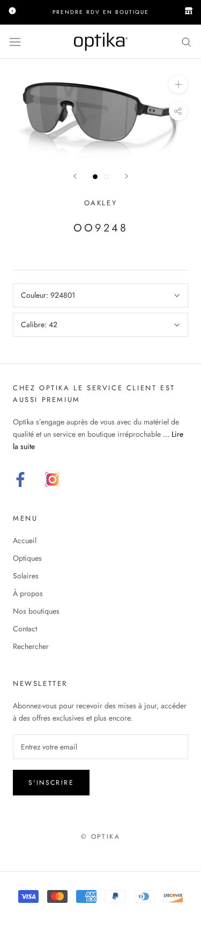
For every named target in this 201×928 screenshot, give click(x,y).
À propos (28, 593)
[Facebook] (20, 479)
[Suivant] (126, 176)
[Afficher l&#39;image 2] (106, 176)
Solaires (26, 575)
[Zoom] (178, 84)
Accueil (24, 540)
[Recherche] (186, 41)
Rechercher (31, 646)
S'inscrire (51, 782)
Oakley (100, 203)
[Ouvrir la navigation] (15, 41)
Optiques (27, 558)
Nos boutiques (36, 611)
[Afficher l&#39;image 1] (95, 176)
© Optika (100, 836)
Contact (25, 628)
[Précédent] (75, 176)
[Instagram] (52, 479)
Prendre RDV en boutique (101, 12)
